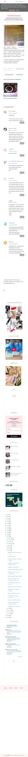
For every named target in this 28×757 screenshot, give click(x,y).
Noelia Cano (12, 128)
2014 (8, 532)
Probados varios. (11, 556)
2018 (8, 525)
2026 (8, 514)
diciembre (10, 538)
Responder (22, 122)
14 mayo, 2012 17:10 (13, 180)
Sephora (10, 70)
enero (9, 613)
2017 (8, 527)
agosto (9, 545)
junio (9, 548)
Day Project (12, 111)
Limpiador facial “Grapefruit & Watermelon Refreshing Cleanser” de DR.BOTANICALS (14, 639)
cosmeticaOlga (11, 22)
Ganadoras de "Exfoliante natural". (15, 569)
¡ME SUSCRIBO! (14, 436)
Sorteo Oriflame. (14, 446)
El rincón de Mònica (11, 643)
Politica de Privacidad (20, 755)
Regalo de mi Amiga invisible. (10, 98)
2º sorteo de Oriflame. (16, 466)
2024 (8, 516)
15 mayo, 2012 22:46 (13, 243)
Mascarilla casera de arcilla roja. (15, 586)
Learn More (12, 10)
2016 (8, 528)
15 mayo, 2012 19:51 (13, 224)
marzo (9, 610)
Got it (17, 10)
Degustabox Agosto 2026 (12, 626)
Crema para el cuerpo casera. (14, 599)
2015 (8, 530)
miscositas (9, 629)
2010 (8, 617)
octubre (10, 541)
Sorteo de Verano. (15, 459)
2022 (8, 518)
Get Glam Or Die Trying (12, 649)
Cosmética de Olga (13, 755)
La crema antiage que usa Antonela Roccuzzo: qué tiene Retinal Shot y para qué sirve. (14, 652)
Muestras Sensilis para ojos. (14, 593)
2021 (8, 520)
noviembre (10, 539)
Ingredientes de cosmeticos (14, 15)
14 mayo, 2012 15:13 (13, 151)
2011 (8, 615)
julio (9, 547)
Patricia (11, 178)
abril (9, 608)
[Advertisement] (14, 296)
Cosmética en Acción (11, 636)
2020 (8, 521)
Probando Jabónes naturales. (14, 606)
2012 (8, 536)
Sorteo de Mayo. (14, 453)
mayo (9, 550)
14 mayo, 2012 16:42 (13, 163)
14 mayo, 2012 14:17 (13, 130)
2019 (8, 523)
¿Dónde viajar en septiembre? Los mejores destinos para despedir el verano (14, 632)
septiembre (10, 543)
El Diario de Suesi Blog (16, 161)
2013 (8, 534)
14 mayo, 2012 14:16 (13, 113)
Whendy (11, 241)
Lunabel (11, 149)
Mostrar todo (20, 656)
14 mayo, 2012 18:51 (13, 202)
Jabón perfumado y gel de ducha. (15, 576)
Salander (12, 223)
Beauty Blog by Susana (12, 625)
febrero (9, 611)
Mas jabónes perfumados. (13, 567)
